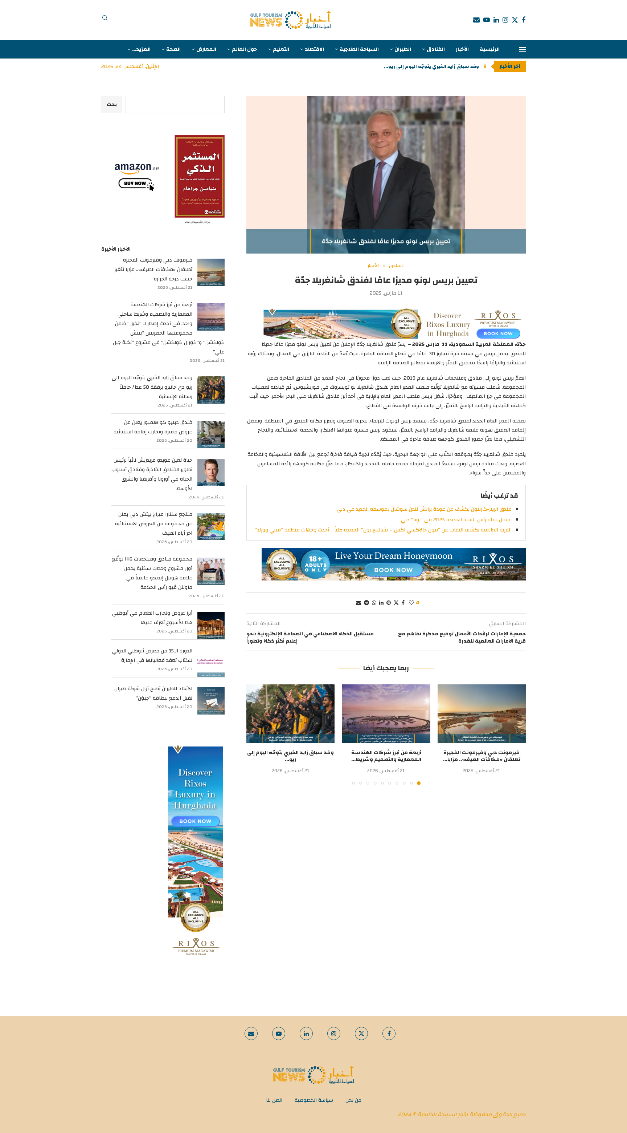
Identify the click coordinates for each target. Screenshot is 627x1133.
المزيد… (141, 49)
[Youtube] (486, 20)
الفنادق (436, 49)
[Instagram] (505, 20)
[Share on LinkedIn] (381, 603)
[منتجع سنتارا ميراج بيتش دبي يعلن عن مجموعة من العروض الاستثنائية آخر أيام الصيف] (211, 526)
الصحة (173, 49)
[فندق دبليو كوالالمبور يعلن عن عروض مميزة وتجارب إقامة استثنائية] (211, 434)
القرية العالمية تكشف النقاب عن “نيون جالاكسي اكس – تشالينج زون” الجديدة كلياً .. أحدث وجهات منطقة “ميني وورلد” (383, 530)
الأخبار (462, 49)
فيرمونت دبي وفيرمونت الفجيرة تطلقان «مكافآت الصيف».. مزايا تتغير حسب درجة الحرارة (153, 269)
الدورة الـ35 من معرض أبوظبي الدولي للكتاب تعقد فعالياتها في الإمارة (152, 655)
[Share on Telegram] (366, 603)
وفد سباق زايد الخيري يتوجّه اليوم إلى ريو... (431, 66)
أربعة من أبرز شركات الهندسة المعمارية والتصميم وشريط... (386, 756)
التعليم (281, 49)
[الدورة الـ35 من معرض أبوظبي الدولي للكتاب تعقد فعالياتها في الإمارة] (211, 663)
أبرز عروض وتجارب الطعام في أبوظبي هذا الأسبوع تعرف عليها (152, 617)
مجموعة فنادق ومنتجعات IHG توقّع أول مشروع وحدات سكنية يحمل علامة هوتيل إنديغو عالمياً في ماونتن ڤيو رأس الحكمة (152, 573)
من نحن (353, 1100)
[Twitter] (515, 20)
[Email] (476, 20)
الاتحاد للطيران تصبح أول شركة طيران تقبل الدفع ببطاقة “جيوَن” (153, 693)
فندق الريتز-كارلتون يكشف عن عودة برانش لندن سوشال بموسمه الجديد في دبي (424, 509)
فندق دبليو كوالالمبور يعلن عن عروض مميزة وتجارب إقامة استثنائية (153, 427)
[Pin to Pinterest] (388, 603)
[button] (485, 66)
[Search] (104, 20)
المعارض (206, 49)
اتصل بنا (274, 1100)
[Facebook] (523, 20)
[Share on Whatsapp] (374, 603)
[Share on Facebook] (403, 603)
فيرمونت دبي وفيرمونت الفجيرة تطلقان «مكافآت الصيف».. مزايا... (481, 756)
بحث (112, 104)
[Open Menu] (522, 49)
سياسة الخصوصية (314, 1100)
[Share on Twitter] (396, 603)
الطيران (402, 49)
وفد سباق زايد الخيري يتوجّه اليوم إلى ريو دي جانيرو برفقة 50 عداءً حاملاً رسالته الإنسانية (152, 387)
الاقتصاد (314, 49)
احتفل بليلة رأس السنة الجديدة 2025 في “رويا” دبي (456, 520)
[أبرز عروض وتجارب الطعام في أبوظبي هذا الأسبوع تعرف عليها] (211, 625)
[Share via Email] (358, 603)
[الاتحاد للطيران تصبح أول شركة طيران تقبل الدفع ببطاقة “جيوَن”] (211, 701)
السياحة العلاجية (359, 49)
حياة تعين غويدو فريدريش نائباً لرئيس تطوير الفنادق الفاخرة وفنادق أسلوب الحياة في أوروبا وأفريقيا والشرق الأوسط (151, 474)
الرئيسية (490, 49)
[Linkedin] (496, 20)
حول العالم (244, 49)
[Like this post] (411, 603)
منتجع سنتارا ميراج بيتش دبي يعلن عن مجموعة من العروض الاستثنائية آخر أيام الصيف (153, 524)
